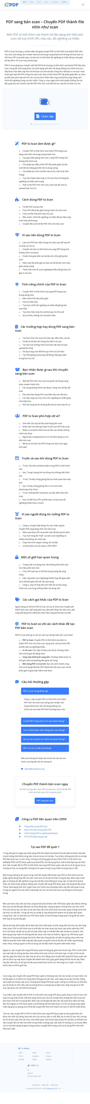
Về (28, 1070)
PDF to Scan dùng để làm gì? (45, 691)
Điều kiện (45, 1085)
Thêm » (64, 2)
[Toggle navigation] (82, 4)
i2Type (34, 1059)
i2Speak (21, 1059)
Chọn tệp (47, 116)
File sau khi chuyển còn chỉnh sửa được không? (45, 739)
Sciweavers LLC (51, 1088)
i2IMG (32, 2)
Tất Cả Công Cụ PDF (34, 1076)
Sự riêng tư (36, 1085)
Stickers (49, 1059)
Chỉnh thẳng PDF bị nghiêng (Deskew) (41, 833)
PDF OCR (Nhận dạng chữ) (35, 836)
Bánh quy (54, 1085)
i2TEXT (46, 2)
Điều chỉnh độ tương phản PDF (37, 830)
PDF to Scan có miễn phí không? (45, 748)
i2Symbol (35, 1056)
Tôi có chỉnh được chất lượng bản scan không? (45, 730)
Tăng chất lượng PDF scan (35, 826)
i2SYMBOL (55, 2)
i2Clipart (49, 1056)
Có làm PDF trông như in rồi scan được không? (45, 721)
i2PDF (25, 2)
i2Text (21, 1056)
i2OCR (39, 2)
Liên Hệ (30, 1073)
